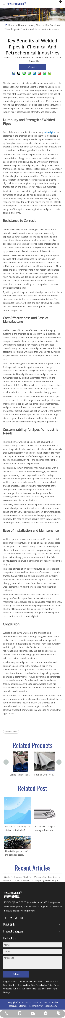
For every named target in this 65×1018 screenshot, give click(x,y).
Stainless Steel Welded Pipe (21, 985)
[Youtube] (16, 918)
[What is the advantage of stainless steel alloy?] (17, 810)
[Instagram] (22, 918)
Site (37, 61)
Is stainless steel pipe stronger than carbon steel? (45, 828)
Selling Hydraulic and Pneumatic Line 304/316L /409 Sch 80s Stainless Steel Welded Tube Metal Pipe (20, 774)
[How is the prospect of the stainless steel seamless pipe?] (17, 842)
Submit (16, 974)
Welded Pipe (11, 731)
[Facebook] (6, 918)
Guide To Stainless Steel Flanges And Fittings (17, 877)
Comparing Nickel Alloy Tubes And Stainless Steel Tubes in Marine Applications (47, 880)
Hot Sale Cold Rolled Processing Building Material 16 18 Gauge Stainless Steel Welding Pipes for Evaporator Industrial (44, 774)
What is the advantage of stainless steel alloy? (17, 828)
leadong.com (50, 1005)
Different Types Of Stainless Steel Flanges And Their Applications (17, 880)
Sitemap (23, 1005)
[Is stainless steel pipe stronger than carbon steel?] (47, 810)
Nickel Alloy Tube (44, 985)
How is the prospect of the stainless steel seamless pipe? (16, 853)
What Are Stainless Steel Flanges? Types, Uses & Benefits (47, 877)
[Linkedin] (11, 918)
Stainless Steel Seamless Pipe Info (25, 981)
